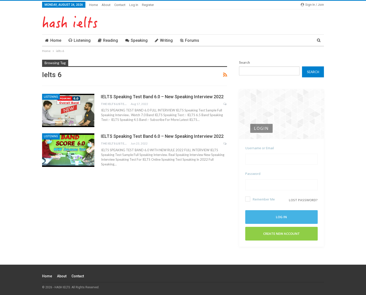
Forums (192, 40)
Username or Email (259, 148)
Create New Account (281, 233)
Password (252, 173)
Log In (133, 5)
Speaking (139, 40)
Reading (110, 40)
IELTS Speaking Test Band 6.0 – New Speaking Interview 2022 (162, 96)
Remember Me (264, 199)
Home (93, 5)
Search (244, 62)
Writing (166, 40)
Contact (119, 5)
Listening (82, 40)
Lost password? (303, 200)
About (106, 5)
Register (148, 5)
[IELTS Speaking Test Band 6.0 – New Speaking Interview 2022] (68, 110)
